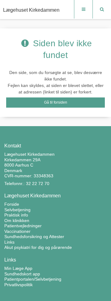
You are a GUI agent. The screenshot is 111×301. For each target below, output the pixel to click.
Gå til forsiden (55, 102)
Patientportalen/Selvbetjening (32, 279)
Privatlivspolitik (18, 284)
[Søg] (101, 9)
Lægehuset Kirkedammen (31, 10)
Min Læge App (18, 268)
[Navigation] (83, 9)
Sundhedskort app (22, 273)
